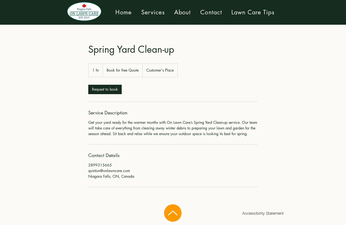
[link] (105, 89)
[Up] (172, 213)
